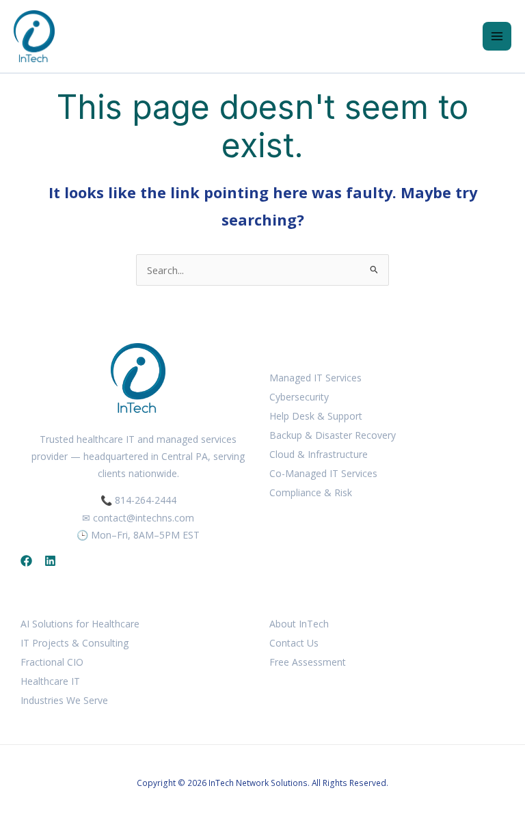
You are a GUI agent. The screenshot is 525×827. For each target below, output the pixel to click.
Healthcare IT (50, 681)
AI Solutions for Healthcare (80, 623)
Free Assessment (307, 661)
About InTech (299, 623)
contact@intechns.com (143, 517)
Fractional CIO (52, 661)
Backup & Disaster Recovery (332, 435)
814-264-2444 (145, 499)
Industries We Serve (64, 700)
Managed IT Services (315, 377)
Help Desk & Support (315, 415)
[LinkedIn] (50, 561)
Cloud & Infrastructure (318, 454)
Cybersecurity (299, 396)
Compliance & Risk (310, 492)
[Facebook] (26, 561)
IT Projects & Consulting (75, 642)
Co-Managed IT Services (323, 473)
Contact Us (294, 642)
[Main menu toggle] (497, 36)
